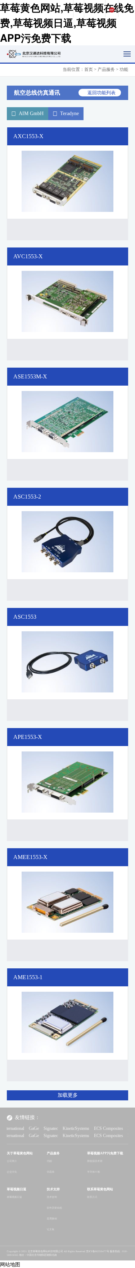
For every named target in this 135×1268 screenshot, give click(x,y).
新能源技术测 (94, 1161)
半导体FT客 (93, 1172)
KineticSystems (60, 1128)
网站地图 (10, 1264)
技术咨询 (52, 1197)
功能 (49, 1161)
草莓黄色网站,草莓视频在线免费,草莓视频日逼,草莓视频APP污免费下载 (67, 22)
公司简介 (12, 1161)
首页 (88, 69)
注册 (99, 8)
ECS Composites (93, 1128)
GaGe (18, 1128)
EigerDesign (123, 1128)
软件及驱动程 (54, 1207)
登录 (91, 8)
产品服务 (106, 69)
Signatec (35, 1128)
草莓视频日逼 (14, 1197)
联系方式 (92, 1197)
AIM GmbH (31, 113)
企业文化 (12, 1172)
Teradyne (69, 113)
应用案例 (52, 1218)
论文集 (50, 1229)
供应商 (50, 1172)
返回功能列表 (101, 92)
